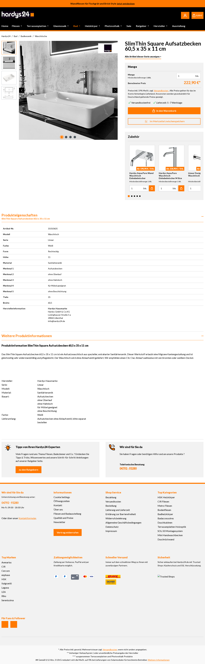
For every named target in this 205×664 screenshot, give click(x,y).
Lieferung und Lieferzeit (118, 509)
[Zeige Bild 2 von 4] (66, 137)
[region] (59, 90)
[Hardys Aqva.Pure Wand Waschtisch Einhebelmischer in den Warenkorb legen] (152, 188)
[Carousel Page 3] (134, 196)
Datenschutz (112, 526)
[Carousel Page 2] (131, 196)
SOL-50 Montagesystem (170, 530)
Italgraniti (7, 583)
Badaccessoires (166, 518)
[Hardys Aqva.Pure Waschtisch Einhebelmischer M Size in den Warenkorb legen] (181, 188)
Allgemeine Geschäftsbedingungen (123, 522)
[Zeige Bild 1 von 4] (62, 137)
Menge (131, 74)
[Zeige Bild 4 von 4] (75, 137)
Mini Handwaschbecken (170, 535)
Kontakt (58, 505)
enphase (6, 575)
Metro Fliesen (165, 505)
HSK (4, 579)
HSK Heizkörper (166, 497)
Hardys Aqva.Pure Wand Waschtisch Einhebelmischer (141, 175)
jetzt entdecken (126, 3)
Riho (4, 596)
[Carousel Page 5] (139, 196)
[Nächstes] (115, 90)
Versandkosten (113, 501)
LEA (4, 591)
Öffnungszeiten (62, 501)
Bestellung (111, 505)
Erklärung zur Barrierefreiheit (121, 514)
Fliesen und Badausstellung (67, 513)
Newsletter (59, 522)
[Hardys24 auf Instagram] (5, 624)
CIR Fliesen (163, 501)
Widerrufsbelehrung (116, 518)
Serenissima (8, 600)
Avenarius (7, 562)
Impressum (111, 530)
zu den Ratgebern (28, 469)
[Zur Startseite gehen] (18, 14)
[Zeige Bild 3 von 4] (70, 137)
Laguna (5, 587)
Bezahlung (111, 497)
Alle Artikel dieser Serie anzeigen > (143, 56)
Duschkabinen (165, 522)
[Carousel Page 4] (137, 196)
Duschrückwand (166, 539)
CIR (3, 566)
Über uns (58, 509)
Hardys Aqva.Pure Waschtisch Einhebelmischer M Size (170, 175)
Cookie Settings (62, 497)
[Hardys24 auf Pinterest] (13, 624)
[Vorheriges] (21, 90)
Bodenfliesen (164, 509)
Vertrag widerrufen (67, 532)
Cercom (6, 570)
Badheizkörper (165, 514)
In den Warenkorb (166, 110)
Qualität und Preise (63, 517)
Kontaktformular (27, 518)
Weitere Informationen (159, 660)
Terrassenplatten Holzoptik (172, 526)
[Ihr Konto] (185, 15)
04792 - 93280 (128, 468)
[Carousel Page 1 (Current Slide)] (129, 196)
